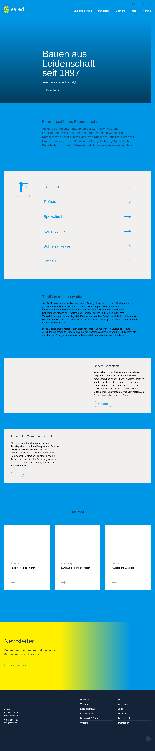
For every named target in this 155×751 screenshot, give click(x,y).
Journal (135, 4)
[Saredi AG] (14, 9)
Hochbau (85, 699)
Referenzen (146, 4)
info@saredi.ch (10, 723)
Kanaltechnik (87, 713)
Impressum (124, 722)
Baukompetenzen (83, 10)
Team (94, 153)
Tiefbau (84, 704)
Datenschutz (124, 718)
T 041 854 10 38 (11, 720)
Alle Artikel (77, 603)
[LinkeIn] (21, 738)
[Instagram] (14, 738)
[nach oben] (148, 739)
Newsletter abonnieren (18, 666)
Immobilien (103, 10)
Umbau (84, 722)
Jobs (134, 10)
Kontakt (147, 10)
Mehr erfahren (52, 90)
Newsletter (123, 713)
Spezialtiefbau (87, 709)
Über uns (120, 10)
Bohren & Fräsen (89, 718)
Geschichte (107, 153)
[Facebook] (6, 738)
